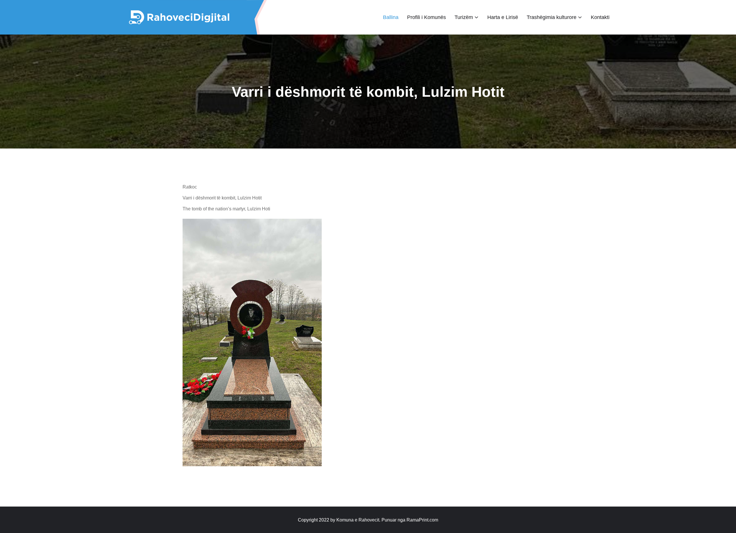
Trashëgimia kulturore (551, 17)
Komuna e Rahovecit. (358, 519)
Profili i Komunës (426, 17)
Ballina (390, 17)
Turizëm (464, 17)
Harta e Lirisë (502, 17)
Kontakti (600, 17)
